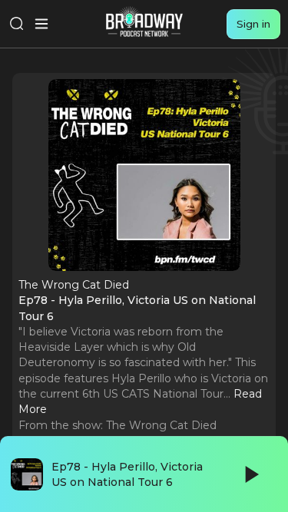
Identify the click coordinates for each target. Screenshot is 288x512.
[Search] (16, 23)
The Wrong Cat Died (161, 425)
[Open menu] (41, 23)
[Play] (250, 474)
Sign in (253, 24)
